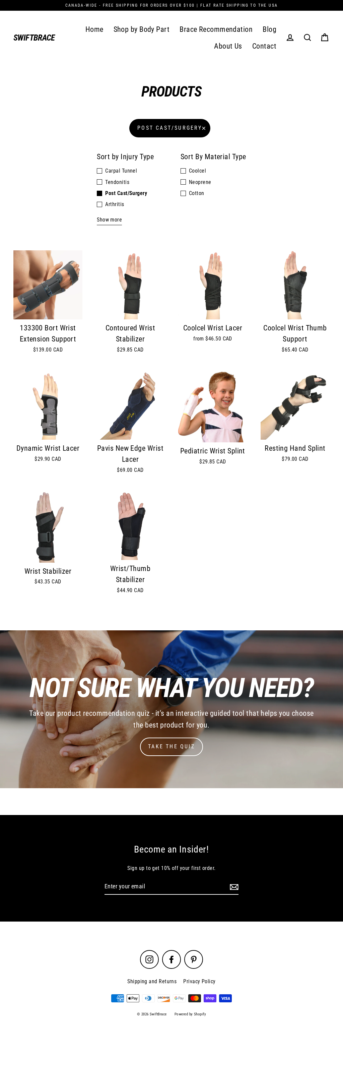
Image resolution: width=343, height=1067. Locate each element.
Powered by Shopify (190, 1014)
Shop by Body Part (142, 29)
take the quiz (171, 746)
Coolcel (197, 171)
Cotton (196, 193)
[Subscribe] (233, 887)
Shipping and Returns (152, 981)
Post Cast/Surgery (169, 128)
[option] (47, 405)
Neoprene (200, 182)
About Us (228, 46)
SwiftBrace (34, 38)
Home (94, 29)
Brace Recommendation (216, 29)
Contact (264, 46)
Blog (269, 29)
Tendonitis (117, 182)
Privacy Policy (199, 981)
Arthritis (114, 204)
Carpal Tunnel (121, 171)
